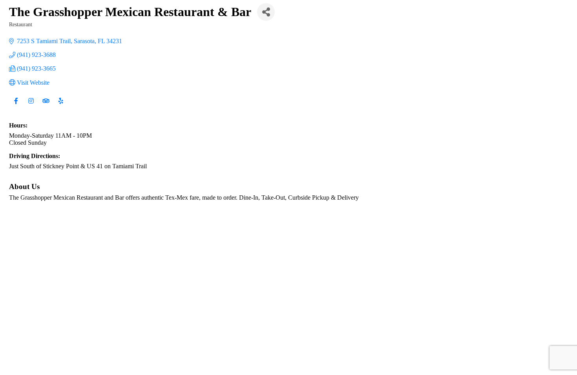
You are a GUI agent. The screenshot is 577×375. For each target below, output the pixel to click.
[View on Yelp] (61, 105)
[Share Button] (266, 12)
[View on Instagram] (31, 105)
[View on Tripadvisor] (46, 105)
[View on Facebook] (16, 105)
